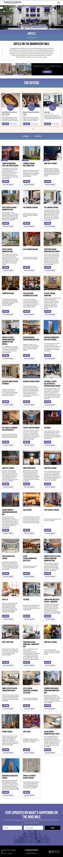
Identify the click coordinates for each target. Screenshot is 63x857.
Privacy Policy (4, 853)
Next (62, 110)
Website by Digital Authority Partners (31, 853)
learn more (5, 124)
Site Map (10, 853)
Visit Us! (47, 72)
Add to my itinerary (13, 124)
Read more (7, 178)
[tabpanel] (10, 109)
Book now (5, 181)
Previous (1, 110)
